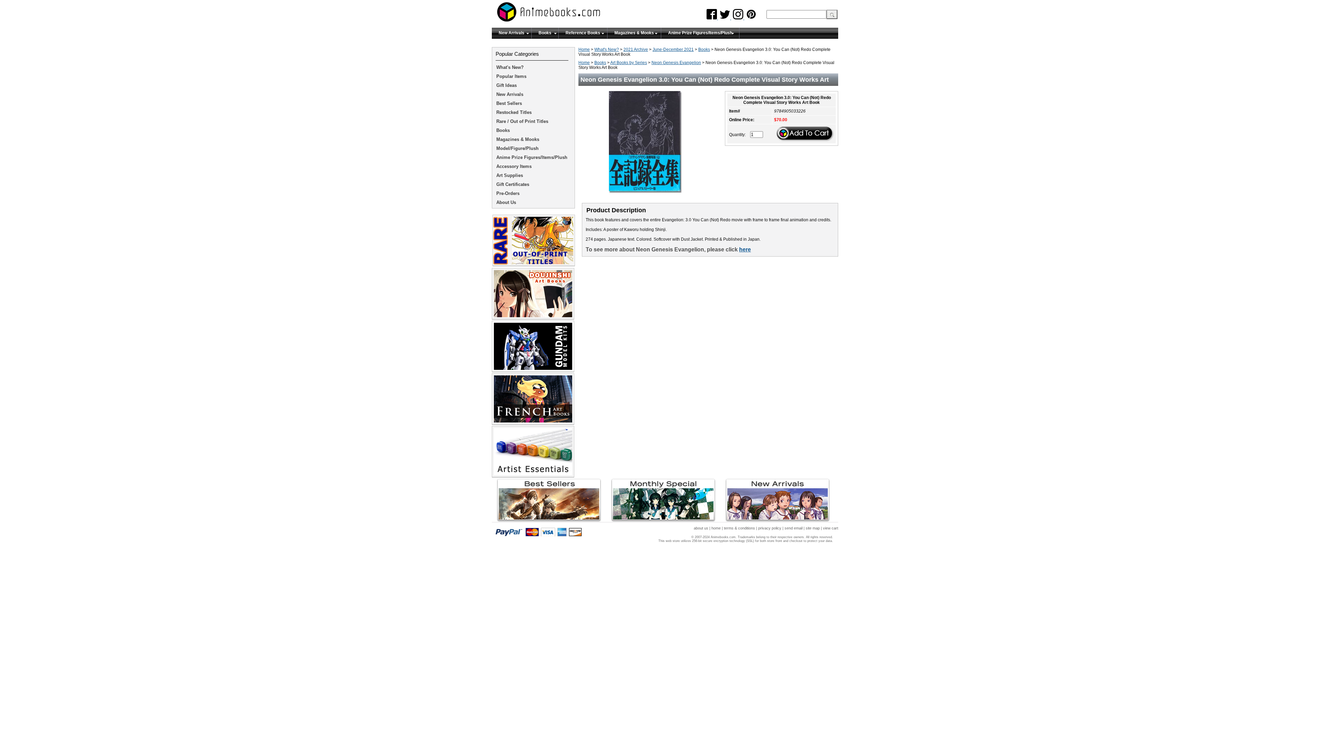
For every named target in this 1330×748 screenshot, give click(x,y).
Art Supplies (509, 175)
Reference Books (583, 32)
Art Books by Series (628, 62)
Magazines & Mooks (634, 32)
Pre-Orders (508, 193)
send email (793, 528)
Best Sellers (509, 103)
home (716, 528)
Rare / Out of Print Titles (522, 121)
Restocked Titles (514, 112)
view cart (830, 528)
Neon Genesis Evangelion (676, 62)
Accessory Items (514, 166)
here (745, 249)
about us (701, 528)
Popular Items (511, 76)
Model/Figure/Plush (517, 148)
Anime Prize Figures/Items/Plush (700, 32)
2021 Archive (635, 49)
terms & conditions (739, 528)
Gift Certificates (512, 184)
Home (584, 49)
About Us (506, 202)
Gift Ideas (506, 85)
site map (813, 528)
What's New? (606, 49)
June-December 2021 (673, 49)
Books (545, 32)
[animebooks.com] (577, 14)
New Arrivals (511, 32)
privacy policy (769, 528)
